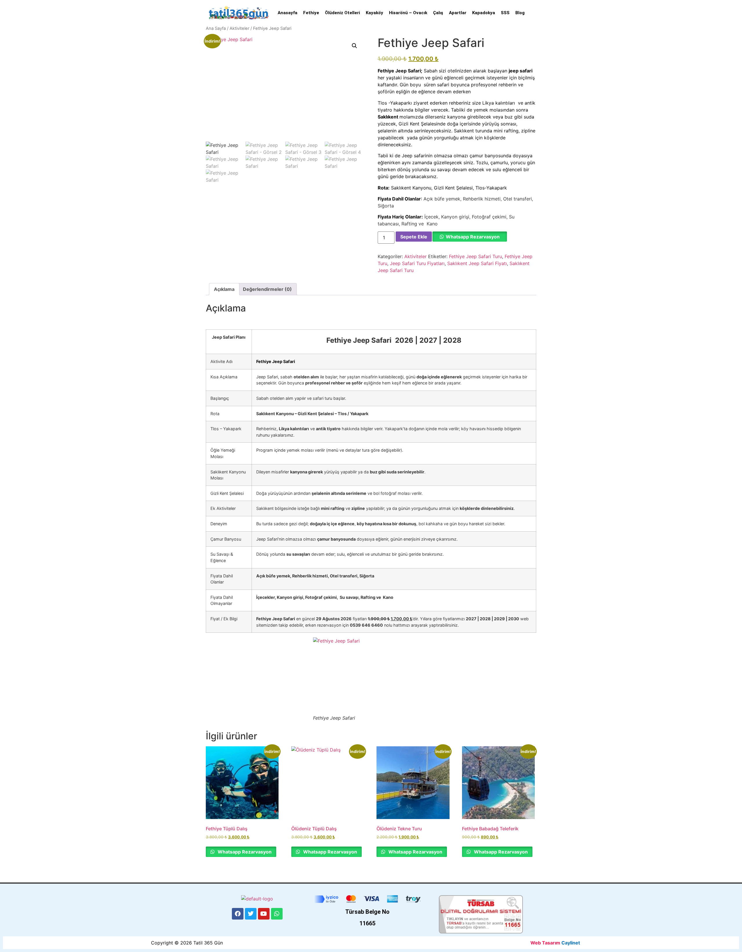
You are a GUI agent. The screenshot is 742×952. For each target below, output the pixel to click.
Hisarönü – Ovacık (408, 12)
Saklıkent (388, 117)
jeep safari (520, 71)
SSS (505, 12)
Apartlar (457, 12)
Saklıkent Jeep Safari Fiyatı (477, 263)
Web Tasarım (545, 943)
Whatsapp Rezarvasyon (473, 237)
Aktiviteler (239, 28)
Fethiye (311, 12)
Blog (520, 12)
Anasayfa (287, 12)
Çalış (438, 12)
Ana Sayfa (216, 28)
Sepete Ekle (413, 237)
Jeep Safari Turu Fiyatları (417, 263)
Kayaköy (374, 12)
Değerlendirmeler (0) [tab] (267, 289)
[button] (354, 46)
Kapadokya (483, 12)
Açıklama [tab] (224, 289)
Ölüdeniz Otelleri (342, 12)
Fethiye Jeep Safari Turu (475, 256)
